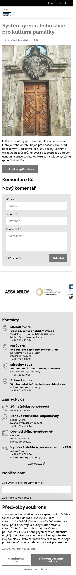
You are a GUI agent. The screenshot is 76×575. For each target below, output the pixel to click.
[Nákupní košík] (60, 12)
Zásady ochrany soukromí (19, 549)
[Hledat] (51, 12)
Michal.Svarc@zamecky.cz (26, 337)
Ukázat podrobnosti (36, 569)
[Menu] (68, 12)
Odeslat (58, 258)
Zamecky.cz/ (36, 464)
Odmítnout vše (16, 560)
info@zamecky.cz (21, 356)
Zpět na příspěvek (21, 169)
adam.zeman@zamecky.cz (27, 387)
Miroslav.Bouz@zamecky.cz (27, 371)
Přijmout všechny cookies (51, 560)
